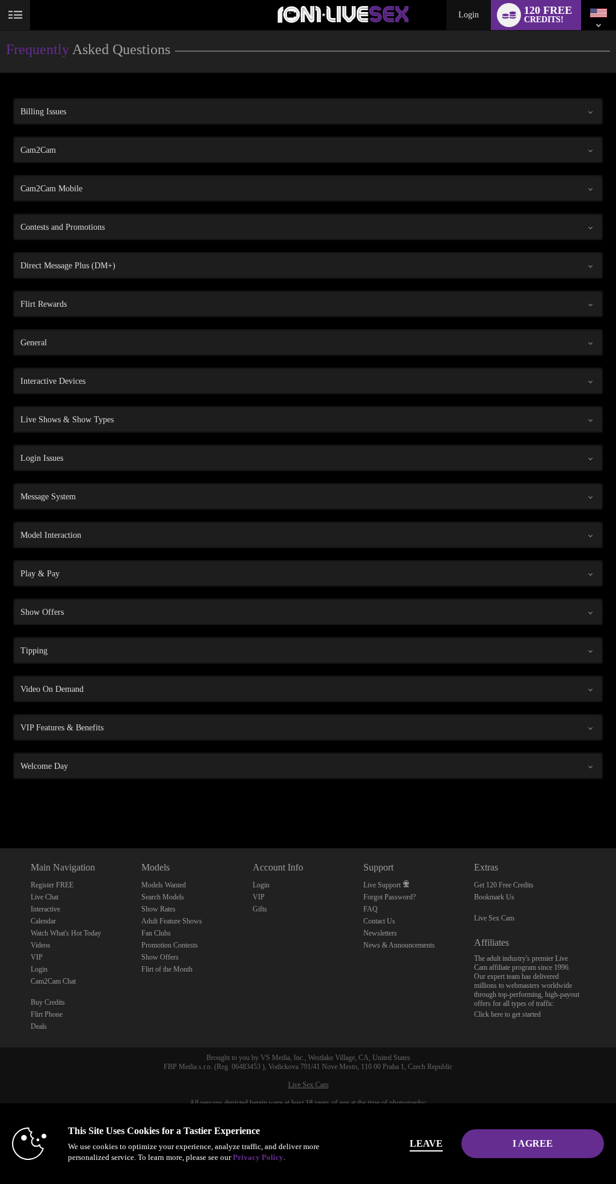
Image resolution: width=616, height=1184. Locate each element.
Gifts (260, 909)
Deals (39, 1026)
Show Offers (160, 957)
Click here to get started (507, 1014)
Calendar (43, 921)
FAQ (370, 909)
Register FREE (52, 885)
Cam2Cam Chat (53, 981)
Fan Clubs (156, 933)
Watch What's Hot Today (66, 933)
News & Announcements (399, 945)
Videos (41, 945)
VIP (37, 957)
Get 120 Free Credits (504, 885)
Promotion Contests (169, 945)
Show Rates (158, 909)
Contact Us (379, 921)
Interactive (45, 909)
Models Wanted (163, 885)
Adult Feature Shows (171, 921)
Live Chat (44, 897)
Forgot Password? (389, 897)
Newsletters (380, 933)
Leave (426, 1143)
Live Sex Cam (494, 918)
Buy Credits (48, 1002)
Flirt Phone (47, 1014)
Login (468, 14)
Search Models (162, 897)
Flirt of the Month (166, 969)
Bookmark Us (494, 897)
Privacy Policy (258, 1157)
